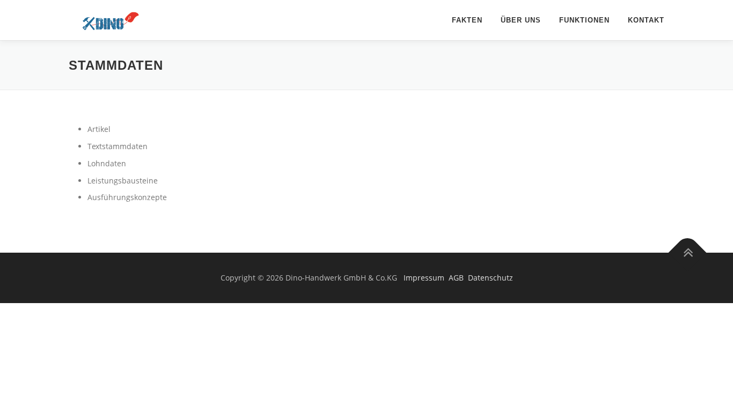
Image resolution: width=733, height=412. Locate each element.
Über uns (521, 20)
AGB (456, 278)
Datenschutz (490, 278)
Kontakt (646, 20)
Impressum (424, 278)
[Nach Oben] (688, 253)
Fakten (467, 20)
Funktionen (584, 20)
